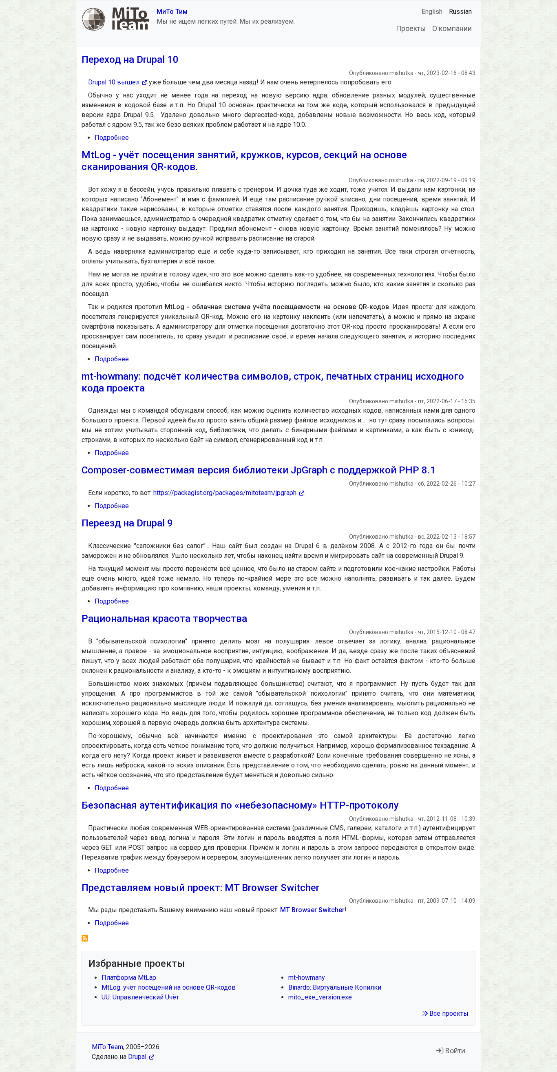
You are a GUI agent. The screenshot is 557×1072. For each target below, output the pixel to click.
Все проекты (448, 1013)
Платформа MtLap (129, 977)
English (432, 11)
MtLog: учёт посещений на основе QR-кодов (169, 987)
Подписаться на (85, 938)
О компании (452, 28)
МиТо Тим (172, 11)
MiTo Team (107, 1047)
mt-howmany (306, 977)
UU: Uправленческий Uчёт (140, 997)
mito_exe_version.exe (320, 997)
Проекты (411, 28)
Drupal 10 (113, 82)
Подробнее (112, 137)
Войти (454, 1051)
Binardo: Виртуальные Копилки (334, 987)
